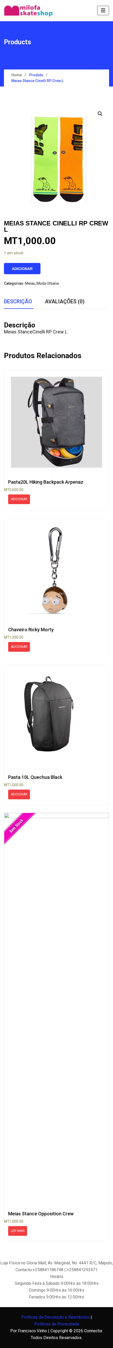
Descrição (18, 301)
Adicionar (22, 269)
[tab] (18, 302)
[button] (100, 113)
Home (16, 75)
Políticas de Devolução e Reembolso (55, 1317)
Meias (30, 283)
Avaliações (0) (65, 301)
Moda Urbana (48, 283)
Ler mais (17, 1231)
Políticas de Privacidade (56, 1324)
